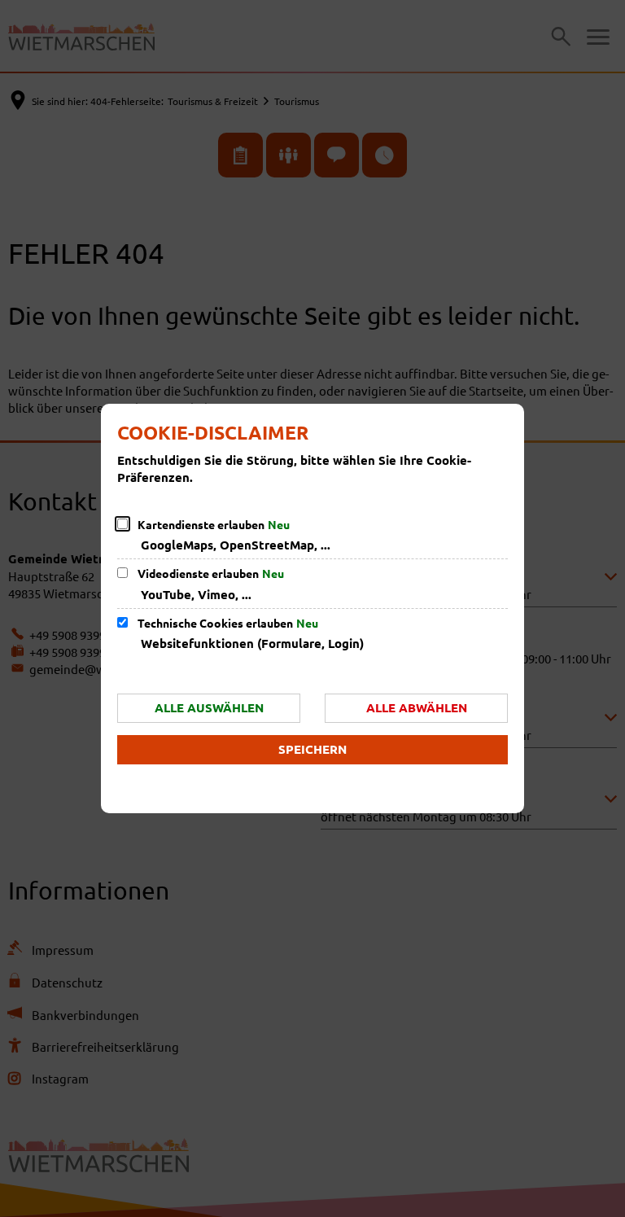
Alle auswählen (209, 707)
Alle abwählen (416, 707)
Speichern (312, 749)
